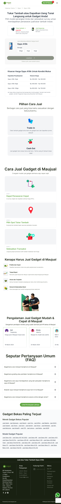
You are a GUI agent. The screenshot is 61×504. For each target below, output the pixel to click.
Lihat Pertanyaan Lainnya (30, 405)
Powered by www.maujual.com (9, 501)
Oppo (19, 8)
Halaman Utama (10, 8)
